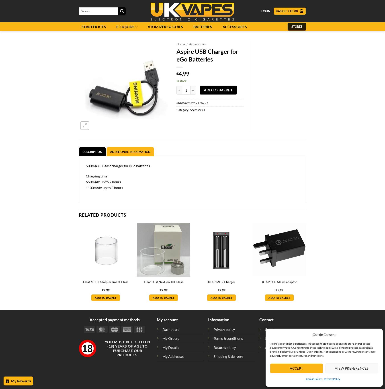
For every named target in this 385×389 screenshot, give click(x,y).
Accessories (235, 27)
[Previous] (79, 266)
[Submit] (122, 11)
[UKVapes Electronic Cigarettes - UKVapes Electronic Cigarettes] (192, 11)
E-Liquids (125, 27)
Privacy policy (224, 329)
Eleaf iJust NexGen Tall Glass (163, 282)
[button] (290, 11)
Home (180, 44)
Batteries (202, 27)
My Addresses (173, 356)
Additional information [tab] (130, 152)
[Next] (306, 266)
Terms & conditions (228, 338)
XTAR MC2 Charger (221, 282)
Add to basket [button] (106, 297)
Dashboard (171, 329)
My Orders (170, 338)
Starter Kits (94, 27)
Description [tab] (92, 152)
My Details (170, 347)
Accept (296, 368)
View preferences (352, 368)
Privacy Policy (332, 379)
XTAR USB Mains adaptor (279, 282)
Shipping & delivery (228, 356)
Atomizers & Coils (165, 27)
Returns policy (225, 347)
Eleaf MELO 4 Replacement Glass (105, 282)
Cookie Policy (314, 379)
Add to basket (218, 90)
